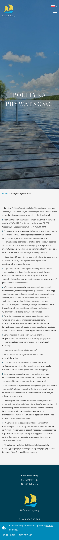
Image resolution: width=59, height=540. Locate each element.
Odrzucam (8, 535)
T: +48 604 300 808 (29, 519)
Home (5, 193)
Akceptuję (26, 535)
